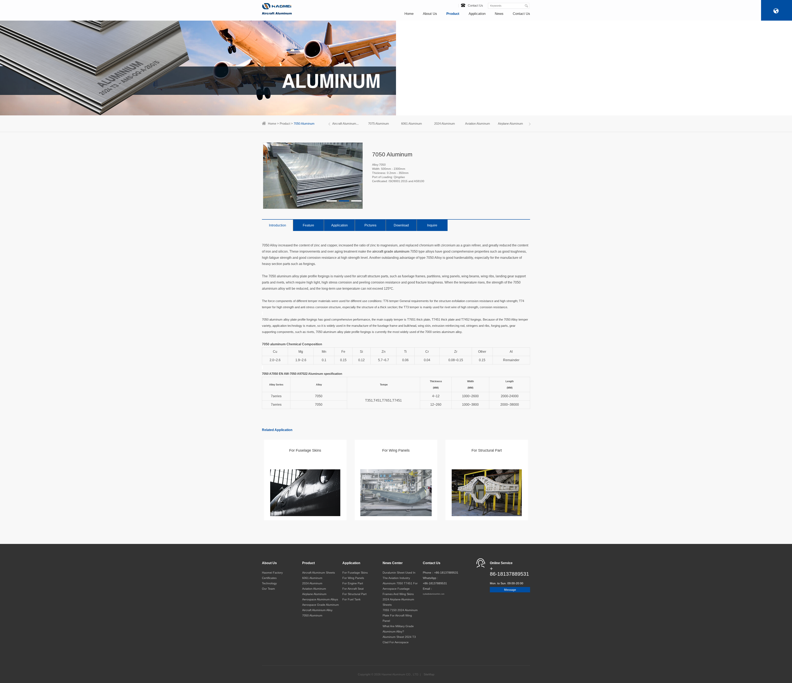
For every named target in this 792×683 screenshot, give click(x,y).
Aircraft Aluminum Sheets (318, 572)
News (499, 14)
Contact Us (475, 5)
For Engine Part (352, 583)
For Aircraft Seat (353, 588)
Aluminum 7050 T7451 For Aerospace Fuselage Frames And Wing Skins (400, 589)
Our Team (268, 588)
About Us (430, 14)
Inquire (432, 225)
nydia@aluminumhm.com (433, 594)
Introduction (277, 225)
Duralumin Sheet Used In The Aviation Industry (399, 575)
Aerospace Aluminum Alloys (320, 599)
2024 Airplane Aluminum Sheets (398, 602)
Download (401, 225)
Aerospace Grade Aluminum (320, 604)
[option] (345, 123)
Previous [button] (330, 124)
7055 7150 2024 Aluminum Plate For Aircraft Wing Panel (400, 615)
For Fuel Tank (351, 599)
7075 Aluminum (378, 123)
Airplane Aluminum (510, 123)
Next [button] (529, 124)
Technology (269, 583)
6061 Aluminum (411, 123)
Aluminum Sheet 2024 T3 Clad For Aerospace (399, 639)
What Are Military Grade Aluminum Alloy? (398, 628)
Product (452, 14)
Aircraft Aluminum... (345, 123)
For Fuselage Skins (355, 572)
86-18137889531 (509, 573)
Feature (308, 225)
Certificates (269, 578)
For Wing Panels (353, 578)
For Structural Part (354, 594)
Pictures (370, 225)
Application (477, 14)
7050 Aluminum (312, 615)
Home (409, 14)
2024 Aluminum (444, 123)
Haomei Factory (272, 572)
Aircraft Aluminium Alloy (317, 610)
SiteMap (429, 674)
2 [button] (344, 201)
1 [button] (331, 201)
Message (510, 589)
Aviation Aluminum (477, 123)
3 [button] (356, 201)
